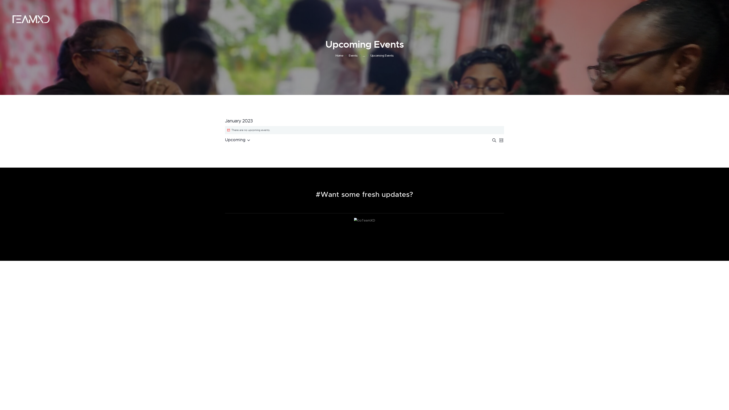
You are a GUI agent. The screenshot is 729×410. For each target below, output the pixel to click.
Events (353, 55)
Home (339, 55)
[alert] (364, 130)
